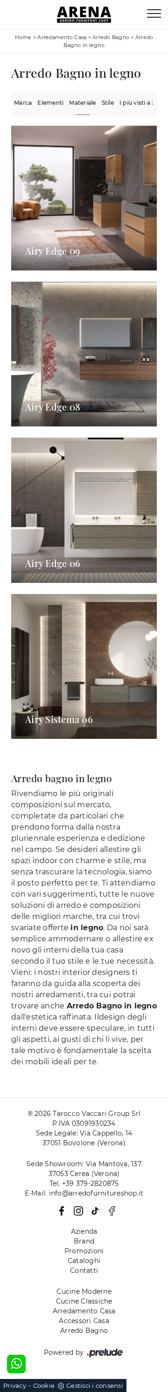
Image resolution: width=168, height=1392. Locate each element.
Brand (84, 1241)
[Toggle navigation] (154, 14)
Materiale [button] (82, 102)
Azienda (84, 1231)
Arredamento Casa (61, 37)
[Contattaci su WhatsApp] (16, 1364)
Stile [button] (108, 102)
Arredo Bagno (110, 37)
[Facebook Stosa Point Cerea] (59, 1210)
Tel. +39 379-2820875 (84, 1183)
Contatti (84, 1270)
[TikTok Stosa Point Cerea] (93, 1210)
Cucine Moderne (84, 1291)
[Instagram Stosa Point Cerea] (76, 1210)
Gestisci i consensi (94, 1385)
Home (23, 37)
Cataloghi (84, 1261)
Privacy (14, 1385)
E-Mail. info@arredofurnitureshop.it (84, 1193)
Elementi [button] (50, 102)
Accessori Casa (84, 1321)
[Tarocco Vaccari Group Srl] (84, 14)
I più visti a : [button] (136, 102)
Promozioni (84, 1251)
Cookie (44, 1385)
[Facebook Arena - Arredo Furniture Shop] (109, 1210)
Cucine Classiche (84, 1301)
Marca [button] (23, 102)
